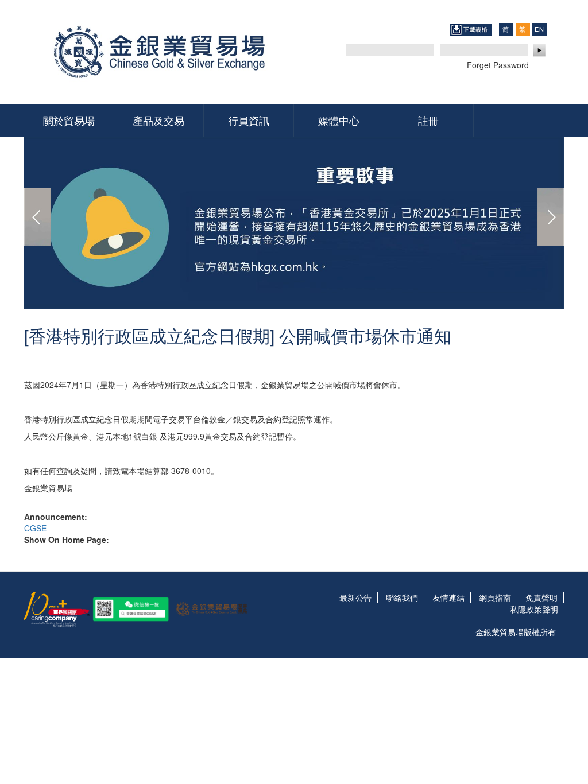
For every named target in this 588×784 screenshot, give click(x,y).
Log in (540, 50)
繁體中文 (522, 29)
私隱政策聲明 (534, 609)
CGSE (35, 528)
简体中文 (505, 29)
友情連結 (448, 597)
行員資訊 (248, 119)
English (539, 28)
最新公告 (355, 597)
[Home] (163, 52)
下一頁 (550, 217)
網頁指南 (495, 597)
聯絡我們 (402, 597)
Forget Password (498, 65)
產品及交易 (158, 119)
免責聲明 (541, 597)
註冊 (428, 119)
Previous (37, 217)
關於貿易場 (69, 119)
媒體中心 (338, 119)
